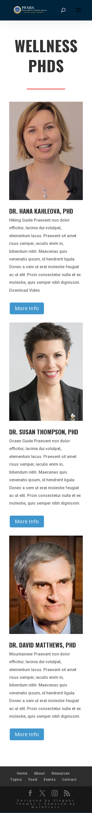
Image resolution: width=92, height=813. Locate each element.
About (39, 773)
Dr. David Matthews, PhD (42, 644)
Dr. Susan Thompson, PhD (43, 431)
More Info (27, 308)
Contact (69, 779)
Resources (61, 773)
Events (49, 779)
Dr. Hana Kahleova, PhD (41, 210)
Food (32, 779)
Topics (16, 779)
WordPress (46, 807)
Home (22, 773)
